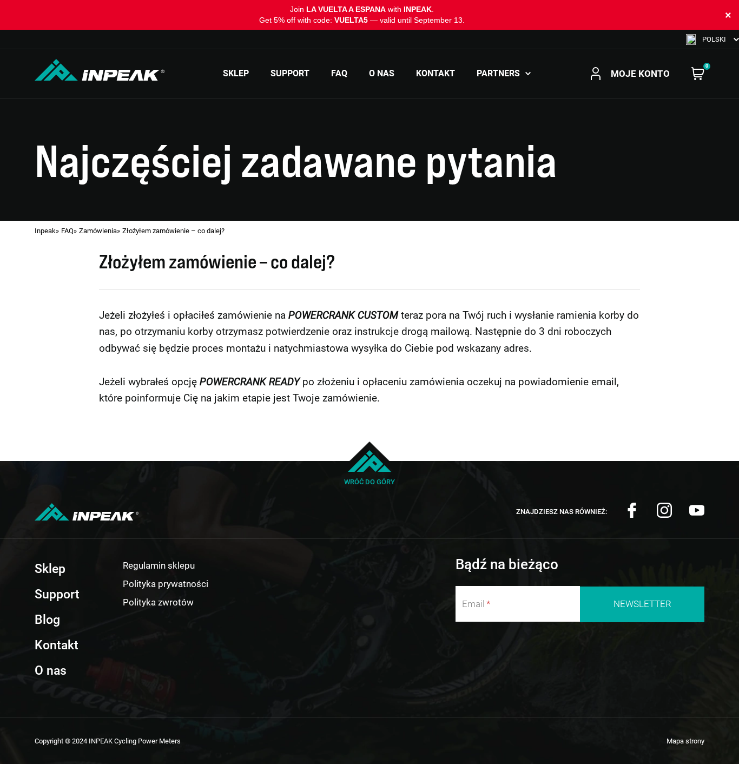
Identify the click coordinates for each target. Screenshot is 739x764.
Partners (498, 73)
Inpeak (45, 231)
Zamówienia (98, 231)
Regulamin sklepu (159, 565)
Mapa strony (685, 741)
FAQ (339, 73)
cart (697, 73)
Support (289, 73)
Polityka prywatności (165, 583)
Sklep (236, 73)
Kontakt (435, 73)
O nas (381, 73)
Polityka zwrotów (158, 602)
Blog (47, 619)
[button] (712, 39)
